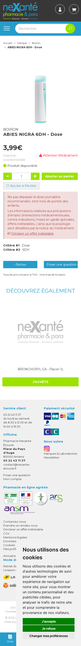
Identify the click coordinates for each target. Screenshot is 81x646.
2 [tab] (18, 392)
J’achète (40, 382)
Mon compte (12, 479)
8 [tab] (57, 392)
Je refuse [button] (49, 628)
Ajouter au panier (59, 176)
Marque (22, 43)
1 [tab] (11, 392)
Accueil (7, 43)
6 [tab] (44, 392)
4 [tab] (31, 392)
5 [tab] (37, 392)
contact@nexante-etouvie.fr (16, 466)
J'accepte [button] (49, 621)
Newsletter (51, 457)
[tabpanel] (40, 344)
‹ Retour (20, 264)
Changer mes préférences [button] (48, 636)
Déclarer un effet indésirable (32, 233)
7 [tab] (50, 392)
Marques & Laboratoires (60, 453)
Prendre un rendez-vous (20, 525)
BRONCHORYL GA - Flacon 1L (41, 369)
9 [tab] (63, 392)
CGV (6, 533)
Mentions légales (15, 537)
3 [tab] (24, 392)
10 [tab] (70, 392)
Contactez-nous (14, 521)
